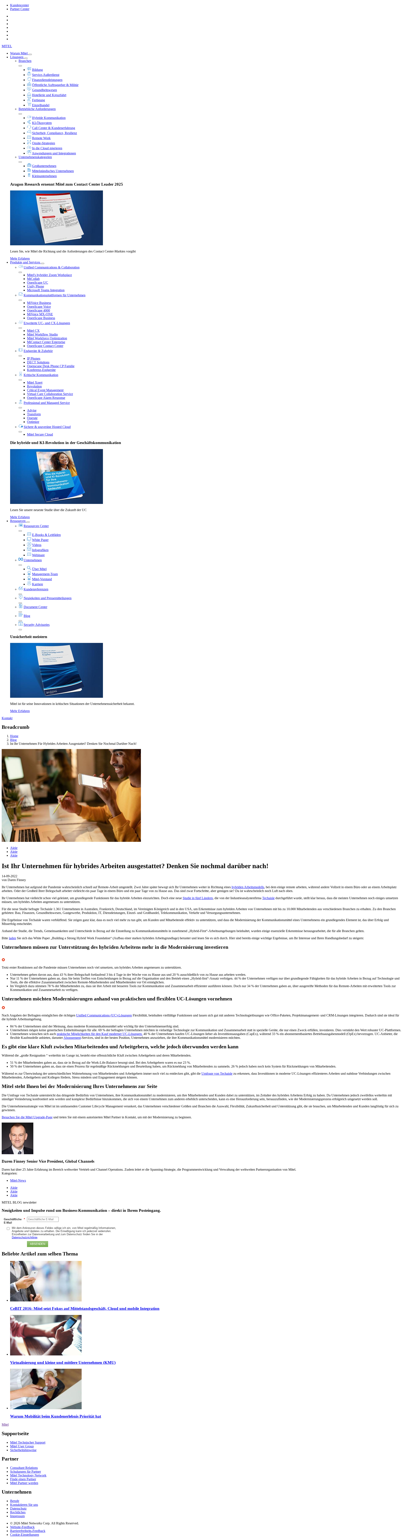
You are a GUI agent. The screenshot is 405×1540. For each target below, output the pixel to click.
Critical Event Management (45, 390)
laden (12, 938)
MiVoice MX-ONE (40, 314)
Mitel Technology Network (28, 1475)
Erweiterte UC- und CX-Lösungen (47, 323)
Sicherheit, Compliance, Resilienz (54, 133)
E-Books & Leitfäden (46, 535)
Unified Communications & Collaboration (52, 267)
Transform (34, 414)
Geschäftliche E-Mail (14, 1221)
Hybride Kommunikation (49, 118)
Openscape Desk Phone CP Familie (50, 366)
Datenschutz (18, 1508)
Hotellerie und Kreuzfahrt (49, 95)
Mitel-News (18, 1180)
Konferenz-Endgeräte (41, 370)
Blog (27, 616)
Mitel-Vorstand (42, 579)
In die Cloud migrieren (47, 148)
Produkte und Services (25, 262)
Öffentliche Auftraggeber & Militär (55, 85)
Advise (31, 410)
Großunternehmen (44, 166)
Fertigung (38, 100)
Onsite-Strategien (43, 143)
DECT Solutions (38, 362)
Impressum (17, 1516)
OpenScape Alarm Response (46, 398)
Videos (36, 545)
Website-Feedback (22, 1527)
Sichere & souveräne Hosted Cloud (47, 427)
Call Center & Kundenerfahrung (53, 128)
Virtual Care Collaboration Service (50, 394)
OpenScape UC (37, 282)
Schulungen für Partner (25, 1471)
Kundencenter (19, 5)
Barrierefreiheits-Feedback (27, 1531)
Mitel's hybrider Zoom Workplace (49, 275)
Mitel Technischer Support (27, 1442)
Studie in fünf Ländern (198, 898)
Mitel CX (33, 330)
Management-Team (45, 574)
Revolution (34, 386)
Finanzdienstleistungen (47, 80)
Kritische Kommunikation (41, 375)
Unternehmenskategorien (35, 157)
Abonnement (72, 1037)
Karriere (37, 584)
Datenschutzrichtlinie (24, 1237)
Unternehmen (33, 560)
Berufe (14, 1501)
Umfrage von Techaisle (216, 1073)
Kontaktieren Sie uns (24, 1504)
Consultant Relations (24, 1468)
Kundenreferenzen (36, 589)
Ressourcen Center (36, 526)
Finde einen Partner (23, 1479)
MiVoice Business (39, 303)
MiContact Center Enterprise (46, 342)
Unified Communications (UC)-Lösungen (104, 1015)
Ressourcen (18, 521)
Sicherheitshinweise (23, 1450)
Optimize (33, 422)
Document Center (35, 607)
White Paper (40, 540)
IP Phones (33, 358)
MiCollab (33, 279)
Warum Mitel (19, 53)
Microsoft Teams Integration (46, 290)
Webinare (38, 555)
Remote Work (41, 138)
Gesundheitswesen (44, 90)
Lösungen (17, 57)
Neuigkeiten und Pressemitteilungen (48, 598)
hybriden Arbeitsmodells (248, 887)
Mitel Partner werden (24, 1483)
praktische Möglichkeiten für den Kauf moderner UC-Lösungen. (100, 1034)
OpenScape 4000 (38, 310)
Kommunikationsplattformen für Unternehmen (54, 295)
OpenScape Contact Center (45, 346)
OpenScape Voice (39, 306)
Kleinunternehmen (44, 176)
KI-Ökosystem (42, 123)
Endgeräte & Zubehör (38, 351)
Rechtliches (18, 1512)
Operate (32, 418)
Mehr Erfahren (20, 258)
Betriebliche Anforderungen (37, 109)
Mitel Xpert (34, 382)
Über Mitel (39, 569)
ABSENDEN (37, 1244)
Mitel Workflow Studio (42, 334)
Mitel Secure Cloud (40, 434)
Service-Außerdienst (45, 75)
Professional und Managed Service (47, 403)
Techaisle (268, 898)
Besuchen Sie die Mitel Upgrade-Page (27, 1117)
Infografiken (40, 550)
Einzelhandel (40, 105)
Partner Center (19, 9)
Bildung (37, 70)
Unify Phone (35, 286)
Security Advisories (37, 624)
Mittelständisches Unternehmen (53, 171)
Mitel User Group (22, 1446)
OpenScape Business (41, 318)
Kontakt (7, 718)
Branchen (25, 61)
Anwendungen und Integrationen (54, 153)
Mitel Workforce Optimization (47, 338)
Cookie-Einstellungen (24, 1534)
